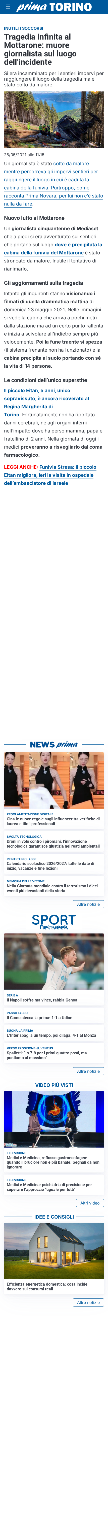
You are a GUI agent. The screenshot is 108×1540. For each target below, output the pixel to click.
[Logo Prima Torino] (54, 7)
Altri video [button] (90, 1203)
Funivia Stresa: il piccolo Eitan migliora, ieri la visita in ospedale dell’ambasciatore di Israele (50, 475)
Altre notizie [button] (88, 904)
